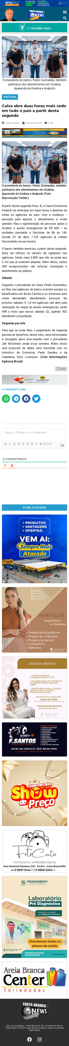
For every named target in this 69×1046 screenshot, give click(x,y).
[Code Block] (36, 444)
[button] (65, 12)
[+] (49, 443)
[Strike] (18, 444)
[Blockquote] (32, 444)
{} (45, 443)
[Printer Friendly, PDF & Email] (61, 368)
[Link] (40, 444)
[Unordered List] (27, 444)
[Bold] (5, 444)
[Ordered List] (23, 444)
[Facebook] (29, 1039)
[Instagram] (39, 1039)
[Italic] (10, 444)
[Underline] (14, 444)
